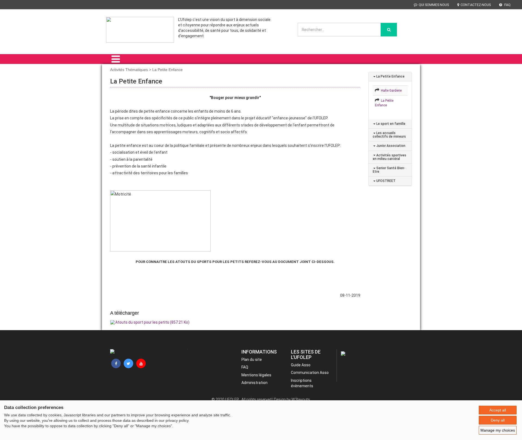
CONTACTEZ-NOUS (476, 5)
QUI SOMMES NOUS (434, 5)
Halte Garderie (390, 90)
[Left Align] (389, 29)
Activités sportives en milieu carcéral (389, 157)
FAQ (507, 5)
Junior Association (390, 146)
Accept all (497, 410)
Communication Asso (310, 372)
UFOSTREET (385, 181)
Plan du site (251, 359)
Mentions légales (256, 375)
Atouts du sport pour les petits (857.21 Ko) (152, 322)
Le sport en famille (390, 124)
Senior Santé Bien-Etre (389, 169)
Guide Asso (300, 365)
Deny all (498, 420)
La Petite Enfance (390, 76)
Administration (254, 382)
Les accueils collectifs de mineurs (389, 134)
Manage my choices (497, 430)
